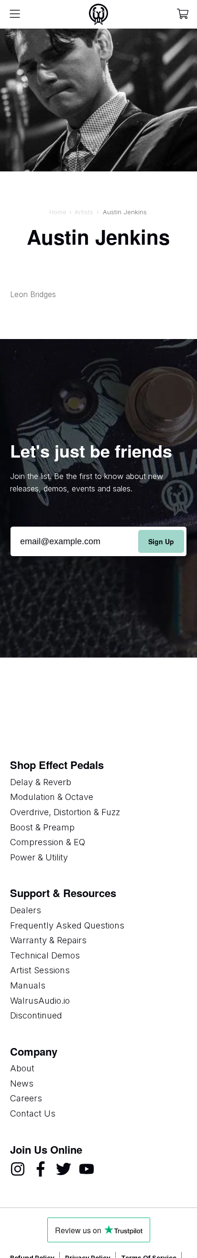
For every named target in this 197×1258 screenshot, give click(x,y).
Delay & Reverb (40, 782)
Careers (26, 1098)
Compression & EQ (47, 842)
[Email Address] (98, 542)
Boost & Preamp (42, 827)
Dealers (25, 910)
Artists (84, 212)
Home (57, 212)
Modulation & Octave (51, 797)
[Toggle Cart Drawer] (182, 14)
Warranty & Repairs (48, 940)
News (21, 1083)
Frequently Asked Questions (67, 925)
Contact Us (32, 1113)
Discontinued (36, 1015)
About (22, 1068)
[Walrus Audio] (98, 14)
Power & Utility (39, 857)
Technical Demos (45, 955)
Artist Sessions (40, 970)
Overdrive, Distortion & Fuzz (65, 812)
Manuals (27, 985)
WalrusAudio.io (40, 1001)
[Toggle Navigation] (15, 14)
